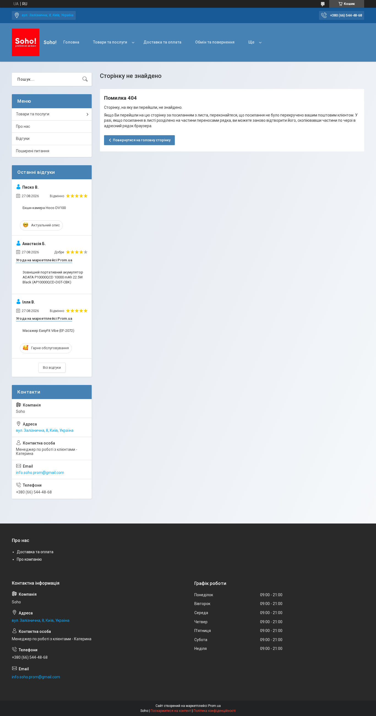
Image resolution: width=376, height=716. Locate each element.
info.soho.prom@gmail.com (40, 472)
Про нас (23, 126)
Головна (71, 42)
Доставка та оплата (162, 42)
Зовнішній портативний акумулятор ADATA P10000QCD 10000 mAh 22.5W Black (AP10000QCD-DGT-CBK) (53, 277)
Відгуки (22, 138)
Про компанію (29, 559)
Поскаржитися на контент (171, 711)
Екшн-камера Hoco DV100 (44, 208)
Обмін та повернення (215, 42)
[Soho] (25, 42)
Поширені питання (32, 151)
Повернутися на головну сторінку (141, 140)
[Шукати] (85, 79)
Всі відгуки (52, 367)
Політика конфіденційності (215, 711)
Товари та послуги (110, 42)
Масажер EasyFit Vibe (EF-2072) (48, 331)
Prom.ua (214, 706)
